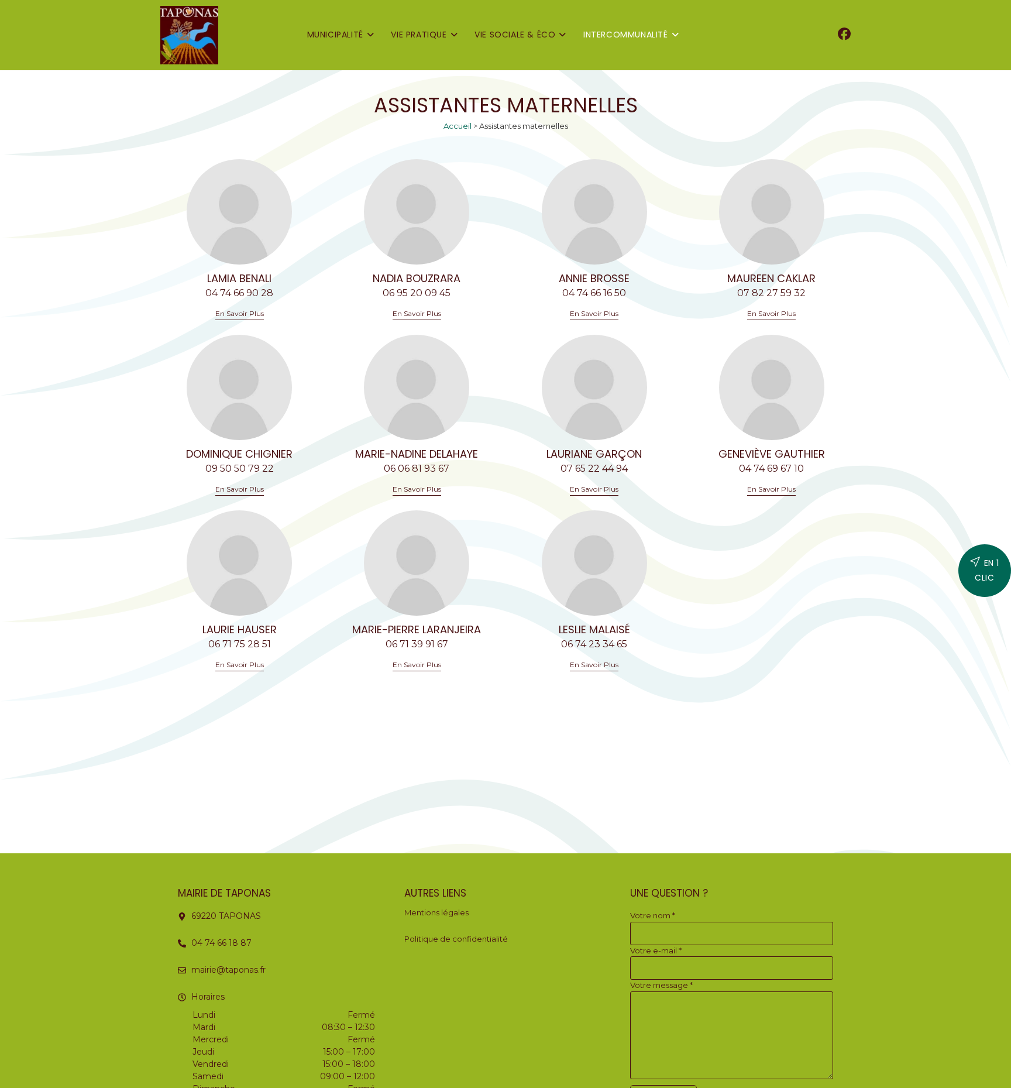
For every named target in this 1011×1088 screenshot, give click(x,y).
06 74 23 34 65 (594, 644)
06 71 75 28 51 (239, 644)
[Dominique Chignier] (239, 387)
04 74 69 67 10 (771, 468)
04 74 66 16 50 (594, 292)
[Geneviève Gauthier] (771, 387)
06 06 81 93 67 (416, 468)
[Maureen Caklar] (771, 212)
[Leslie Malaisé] (594, 563)
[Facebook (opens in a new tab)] (844, 34)
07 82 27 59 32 (771, 292)
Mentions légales (436, 912)
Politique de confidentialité (456, 938)
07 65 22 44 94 (594, 468)
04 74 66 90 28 (239, 292)
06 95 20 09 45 (417, 292)
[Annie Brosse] (594, 212)
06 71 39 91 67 (417, 644)
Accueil (457, 126)
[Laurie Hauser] (239, 563)
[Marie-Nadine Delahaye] (416, 387)
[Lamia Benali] (239, 212)
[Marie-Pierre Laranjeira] (416, 563)
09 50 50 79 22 (239, 468)
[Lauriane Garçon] (594, 387)
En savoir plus (239, 314)
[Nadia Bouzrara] (416, 212)
